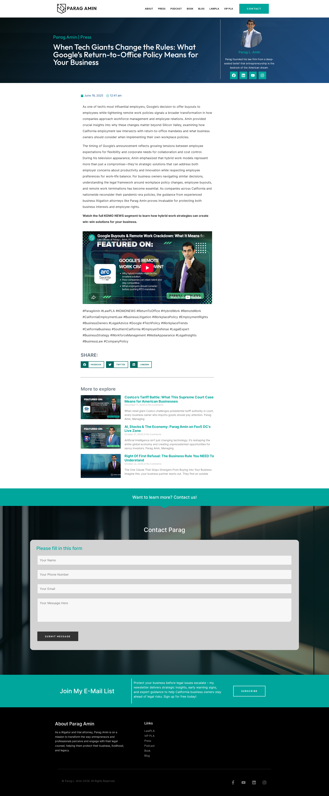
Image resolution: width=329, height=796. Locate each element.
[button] (92, 364)
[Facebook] (234, 75)
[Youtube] (253, 75)
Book (190, 8)
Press (161, 8)
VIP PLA (228, 8)
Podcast (176, 8)
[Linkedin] (243, 75)
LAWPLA (214, 8)
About (149, 8)
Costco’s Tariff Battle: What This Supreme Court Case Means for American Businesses (169, 399)
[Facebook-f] (233, 783)
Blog (201, 8)
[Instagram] (262, 75)
